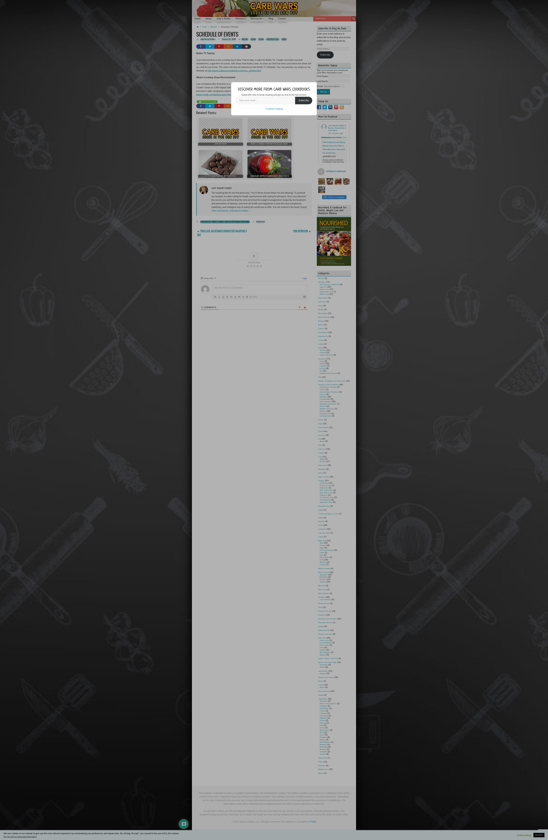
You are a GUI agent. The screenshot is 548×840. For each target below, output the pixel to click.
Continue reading (274, 109)
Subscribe (304, 100)
